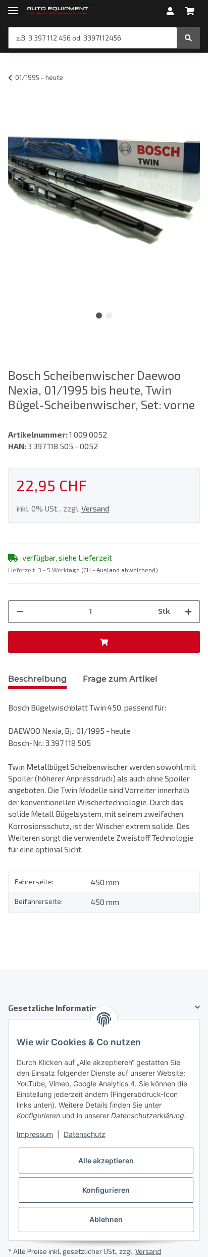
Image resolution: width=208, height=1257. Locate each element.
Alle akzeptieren (106, 1160)
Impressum (35, 1134)
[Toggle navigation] (13, 6)
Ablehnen (106, 1219)
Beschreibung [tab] (37, 679)
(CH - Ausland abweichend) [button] (119, 569)
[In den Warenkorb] (104, 642)
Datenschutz (85, 1134)
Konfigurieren (106, 1190)
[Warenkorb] (190, 11)
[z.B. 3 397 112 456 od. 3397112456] (188, 38)
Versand (95, 508)
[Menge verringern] (20, 611)
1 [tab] (99, 315)
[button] (170, 11)
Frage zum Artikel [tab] (120, 679)
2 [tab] (109, 315)
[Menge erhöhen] (188, 611)
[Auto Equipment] (57, 11)
